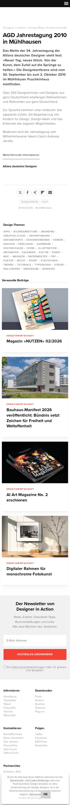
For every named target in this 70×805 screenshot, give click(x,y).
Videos (59, 264)
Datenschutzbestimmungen (28, 667)
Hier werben (11, 741)
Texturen (40, 707)
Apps (6, 231)
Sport (33, 260)
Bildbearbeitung (25, 231)
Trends (8, 264)
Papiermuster (37, 256)
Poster (8, 260)
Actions (39, 700)
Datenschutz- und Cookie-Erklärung (29, 780)
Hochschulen (13, 248)
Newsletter (41, 745)
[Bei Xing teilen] (35, 192)
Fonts (38, 696)
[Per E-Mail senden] (50, 192)
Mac (6, 256)
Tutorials (24, 264)
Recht (21, 260)
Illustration (47, 248)
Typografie (10, 700)
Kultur (44, 252)
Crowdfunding (39, 235)
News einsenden (14, 738)
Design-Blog (36, 27)
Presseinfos (11, 745)
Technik (8, 711)
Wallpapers (11, 268)
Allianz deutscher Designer (20, 166)
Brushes (40, 704)
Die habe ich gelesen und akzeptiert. (36, 669)
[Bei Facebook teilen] (27, 192)
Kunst (45, 201)
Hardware (44, 244)
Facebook (41, 738)
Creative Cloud (14, 235)
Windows (48, 268)
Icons (31, 248)
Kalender (28, 252)
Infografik (11, 252)
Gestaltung (10, 696)
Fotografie (10, 707)
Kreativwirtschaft (57, 27)
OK (45, 794)
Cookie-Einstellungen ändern (35, 798)
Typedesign (43, 264)
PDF (53, 256)
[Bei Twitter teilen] (20, 192)
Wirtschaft (9, 715)
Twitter (39, 734)
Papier (7, 704)
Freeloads (25, 244)
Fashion (9, 244)
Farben (58, 239)
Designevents (13, 239)
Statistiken (49, 260)
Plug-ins (40, 711)
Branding (47, 231)
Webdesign (31, 268)
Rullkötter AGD (12, 771)
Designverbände (29, 201)
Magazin (19, 256)
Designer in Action (22, 16)
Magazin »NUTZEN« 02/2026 (34, 341)
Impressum (35, 794)
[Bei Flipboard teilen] (42, 192)
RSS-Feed (41, 741)
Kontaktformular (13, 734)
